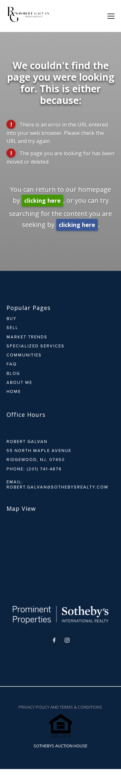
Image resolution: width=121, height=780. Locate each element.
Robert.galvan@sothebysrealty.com (57, 487)
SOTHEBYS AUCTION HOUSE (60, 746)
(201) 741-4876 (44, 469)
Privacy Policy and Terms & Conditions (60, 707)
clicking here (42, 200)
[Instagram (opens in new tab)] (67, 640)
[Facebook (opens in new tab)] (54, 640)
